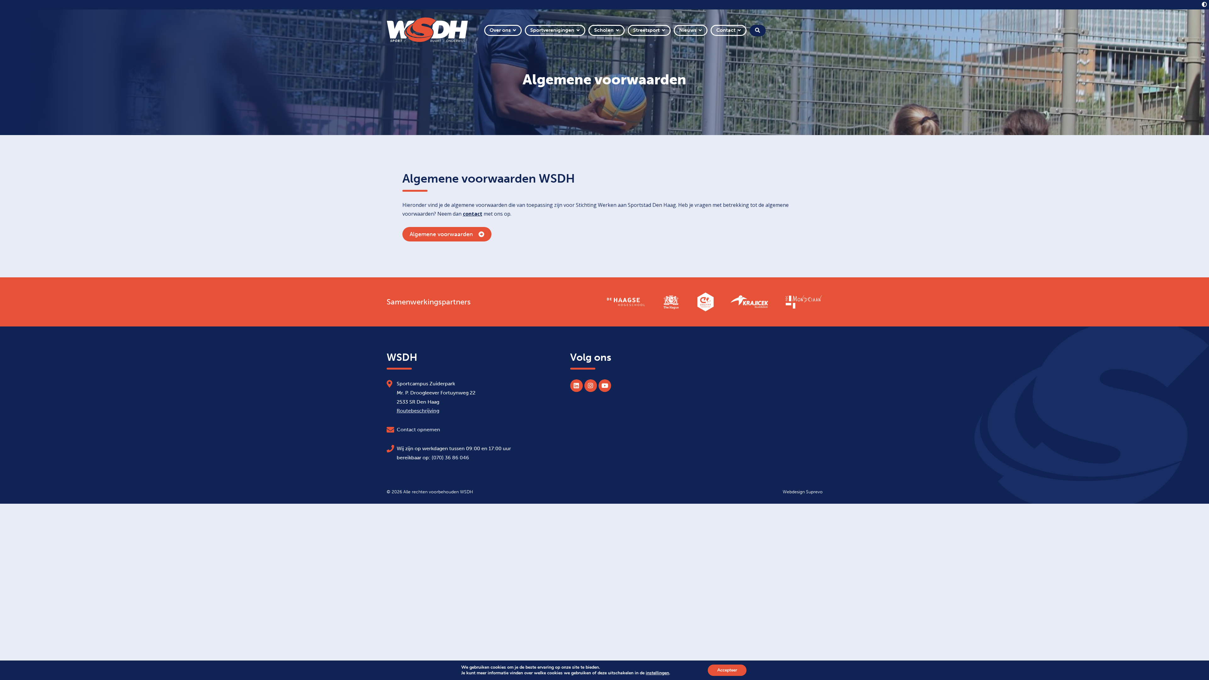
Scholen (604, 30)
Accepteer (727, 670)
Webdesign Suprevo (803, 492)
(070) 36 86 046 (450, 458)
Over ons (500, 30)
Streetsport (646, 30)
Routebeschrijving (418, 411)
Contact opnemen (418, 430)
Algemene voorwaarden (441, 234)
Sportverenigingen (552, 30)
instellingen (657, 673)
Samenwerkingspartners (429, 302)
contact (472, 213)
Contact (725, 30)
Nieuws (687, 30)
